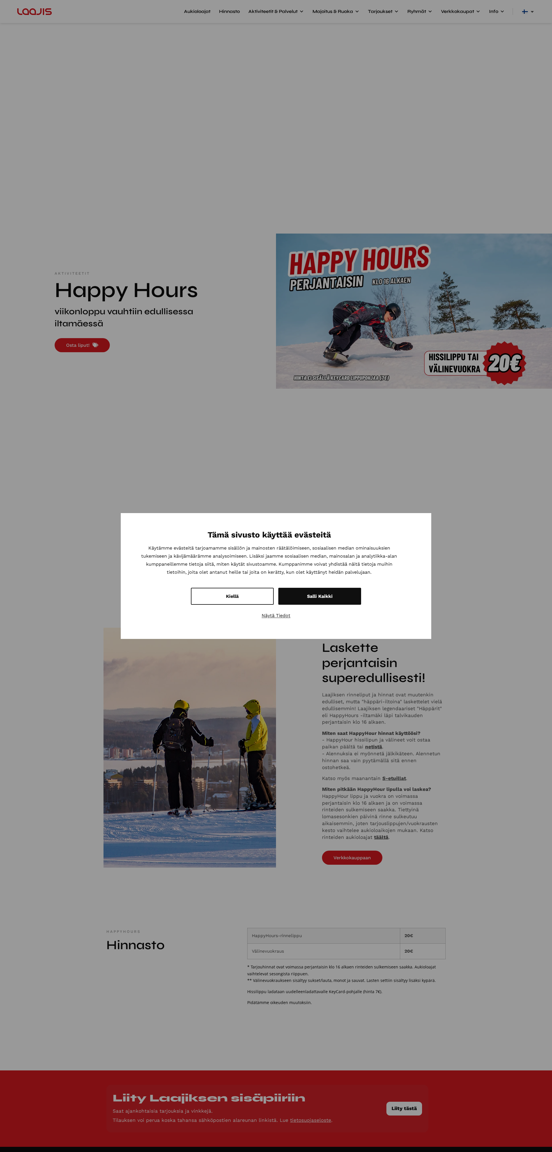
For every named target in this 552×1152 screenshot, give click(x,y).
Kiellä (232, 596)
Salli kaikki (320, 596)
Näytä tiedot (276, 615)
